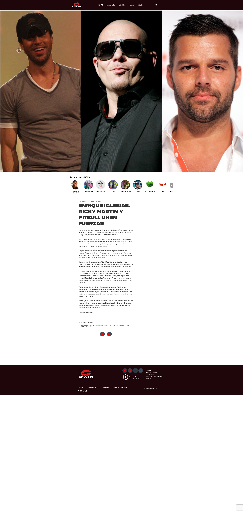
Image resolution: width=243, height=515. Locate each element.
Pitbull (112, 325)
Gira (95, 325)
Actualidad (122, 5)
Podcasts (131, 5)
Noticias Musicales (88, 322)
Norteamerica (103, 325)
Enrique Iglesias (87, 325)
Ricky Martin (121, 325)
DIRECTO (100, 5)
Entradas (140, 5)
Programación (111, 5)
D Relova (98, 201)
